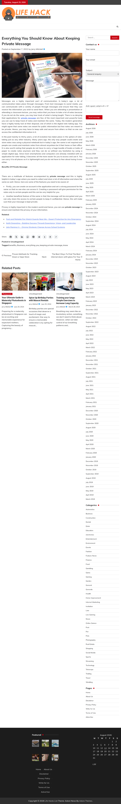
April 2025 (89, 192)
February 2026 (91, 149)
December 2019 (92, 461)
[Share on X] (16, 237)
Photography (7, 294)
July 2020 (89, 432)
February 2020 (91, 453)
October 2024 (91, 217)
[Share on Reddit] (39, 237)
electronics (90, 535)
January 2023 (91, 305)
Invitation (89, 606)
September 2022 (92, 322)
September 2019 (92, 474)
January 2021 (91, 406)
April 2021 (89, 394)
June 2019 (89, 486)
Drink (88, 526)
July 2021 (89, 381)
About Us (89, 696)
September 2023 (92, 272)
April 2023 (89, 293)
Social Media (90, 653)
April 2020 (89, 444)
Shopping (89, 648)
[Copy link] (56, 237)
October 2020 (91, 419)
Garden (88, 581)
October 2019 (91, 470)
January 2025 (91, 204)
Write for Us (90, 709)
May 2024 (89, 238)
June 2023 (89, 284)
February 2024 (91, 251)
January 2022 (91, 356)
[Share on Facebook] (10, 237)
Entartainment (91, 539)
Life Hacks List (51, 801)
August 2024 (90, 225)
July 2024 (89, 229)
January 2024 (91, 255)
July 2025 (89, 179)
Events (88, 547)
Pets (87, 636)
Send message (94, 117)
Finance (89, 560)
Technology (90, 665)
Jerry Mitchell (37, 49)
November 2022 (92, 314)
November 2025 (92, 162)
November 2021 (92, 364)
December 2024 (92, 208)
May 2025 (89, 187)
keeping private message (51, 245)
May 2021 (89, 390)
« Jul (94, 764)
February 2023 (91, 301)
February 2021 (91, 402)
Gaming (89, 577)
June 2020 (89, 436)
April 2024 (89, 242)
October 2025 (91, 166)
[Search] (117, 26)
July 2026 (89, 133)
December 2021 (92, 360)
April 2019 (89, 495)
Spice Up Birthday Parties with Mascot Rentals (41, 299)
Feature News (91, 556)
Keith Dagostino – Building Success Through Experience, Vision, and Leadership (41, 223)
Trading (88, 674)
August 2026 (90, 128)
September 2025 (92, 170)
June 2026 (89, 137)
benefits (12, 245)
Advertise (89, 717)
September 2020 (92, 423)
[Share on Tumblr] (44, 237)
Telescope (89, 669)
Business (21, 245)
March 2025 (90, 196)
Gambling (89, 568)
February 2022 (91, 352)
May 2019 (89, 491)
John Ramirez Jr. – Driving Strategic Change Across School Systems (35, 227)
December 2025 (92, 158)
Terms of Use (91, 713)
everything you (32, 245)
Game (88, 573)
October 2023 (91, 267)
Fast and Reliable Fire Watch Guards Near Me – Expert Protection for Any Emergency (43, 219)
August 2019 (90, 478)
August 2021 (90, 377)
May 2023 (89, 288)
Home (88, 692)
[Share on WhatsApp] (27, 237)
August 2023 (90, 276)
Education (89, 530)
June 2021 (89, 385)
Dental (88, 522)
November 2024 (92, 213)
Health (88, 594)
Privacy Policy (91, 705)
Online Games (91, 623)
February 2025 (91, 200)
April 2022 (89, 343)
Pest (87, 627)
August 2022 (90, 326)
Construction (90, 518)
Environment (90, 543)
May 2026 (89, 141)
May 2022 (89, 339)
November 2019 (92, 465)
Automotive (90, 509)
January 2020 (91, 457)
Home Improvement (93, 598)
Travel (88, 678)
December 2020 (92, 411)
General (89, 585)
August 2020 (90, 427)
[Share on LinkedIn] (22, 237)
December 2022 (92, 310)
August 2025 (90, 175)
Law (87, 610)
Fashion (89, 551)
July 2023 (89, 280)
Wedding (89, 682)
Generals (89, 589)
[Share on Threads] (50, 237)
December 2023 (92, 259)
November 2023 (92, 263)
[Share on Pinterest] (33, 237)
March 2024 (90, 246)
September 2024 (92, 221)
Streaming (90, 661)
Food (88, 564)
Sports (88, 657)
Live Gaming (90, 615)
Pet (87, 632)
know (65, 245)
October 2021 (91, 369)
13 (105, 748)
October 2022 (91, 318)
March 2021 (90, 398)
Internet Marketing (93, 602)
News (88, 619)
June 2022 (89, 335)
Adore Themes (85, 801)
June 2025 (89, 183)
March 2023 (90, 297)
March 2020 (90, 449)
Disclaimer (90, 701)
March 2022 (90, 347)
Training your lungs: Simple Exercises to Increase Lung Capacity (67, 300)
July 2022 (89, 331)
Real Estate (90, 644)
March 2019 (90, 499)
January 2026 (91, 154)
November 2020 (92, 415)
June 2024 (89, 234)
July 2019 (89, 482)
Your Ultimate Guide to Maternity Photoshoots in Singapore (14, 300)
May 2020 (89, 440)
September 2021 (92, 373)
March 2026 (90, 145)
